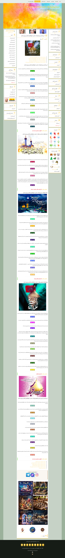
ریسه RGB (57, 123)
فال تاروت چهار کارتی (12, 48)
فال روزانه (48, 1)
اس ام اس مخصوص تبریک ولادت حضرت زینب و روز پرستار (38, 466)
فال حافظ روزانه (12, 92)
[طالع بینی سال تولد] (55, 162)
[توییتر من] (30, 545)
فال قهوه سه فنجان (56, 74)
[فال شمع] (25, 503)
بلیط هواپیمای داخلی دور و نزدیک (10, 80)
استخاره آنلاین (43, 1)
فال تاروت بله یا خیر (12, 63)
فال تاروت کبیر (13, 40)
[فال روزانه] (25, 488)
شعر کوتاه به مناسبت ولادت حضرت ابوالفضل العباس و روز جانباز (37, 58)
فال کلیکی (58, 108)
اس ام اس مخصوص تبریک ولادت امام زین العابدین (39, 465)
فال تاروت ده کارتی (12, 57)
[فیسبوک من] (38, 545)
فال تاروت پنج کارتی (12, 50)
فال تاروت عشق (12, 59)
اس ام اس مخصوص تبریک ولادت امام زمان (55, 35)
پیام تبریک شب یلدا (12, 96)
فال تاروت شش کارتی (12, 53)
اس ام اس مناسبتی (37, 1)
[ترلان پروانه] (32, 31)
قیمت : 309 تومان (10, 31)
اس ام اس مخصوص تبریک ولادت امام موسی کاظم (39, 464)
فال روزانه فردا (13, 116)
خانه (60, 1)
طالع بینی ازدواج (57, 91)
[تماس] (32, 545)
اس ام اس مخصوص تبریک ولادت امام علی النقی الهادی (38, 463)
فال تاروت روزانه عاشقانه (11, 61)
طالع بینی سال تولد (56, 171)
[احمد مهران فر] (43, 31)
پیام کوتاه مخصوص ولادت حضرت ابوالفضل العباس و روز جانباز (37, 61)
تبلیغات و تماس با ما (30, 1)
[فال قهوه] (40, 503)
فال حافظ (56, 1)
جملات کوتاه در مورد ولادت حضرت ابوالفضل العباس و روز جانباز (37, 59)
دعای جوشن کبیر (57, 99)
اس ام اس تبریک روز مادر (42, 468)
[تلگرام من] (40, 545)
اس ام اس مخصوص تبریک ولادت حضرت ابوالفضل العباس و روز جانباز (55, 46)
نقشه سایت (29, 550)
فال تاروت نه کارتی (12, 55)
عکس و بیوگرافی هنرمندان (11, 118)
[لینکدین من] (22, 545)
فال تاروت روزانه (12, 38)
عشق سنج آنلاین (57, 116)
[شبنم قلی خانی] (22, 31)
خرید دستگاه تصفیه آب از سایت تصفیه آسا (10, 73)
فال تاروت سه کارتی (12, 46)
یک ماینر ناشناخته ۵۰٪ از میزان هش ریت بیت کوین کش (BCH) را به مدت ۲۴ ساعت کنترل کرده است (10, 77)
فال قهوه (58, 72)
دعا (58, 101)
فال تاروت (52, 1)
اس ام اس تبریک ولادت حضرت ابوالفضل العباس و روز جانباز (42, 6)
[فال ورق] (25, 517)
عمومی (42, 536)
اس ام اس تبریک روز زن (56, 37)
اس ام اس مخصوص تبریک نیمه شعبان (40, 461)
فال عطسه (13, 108)
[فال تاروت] (40, 488)
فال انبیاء (58, 65)
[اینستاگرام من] (35, 545)
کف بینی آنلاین (57, 84)
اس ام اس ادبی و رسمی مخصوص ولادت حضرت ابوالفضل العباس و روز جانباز (35, 62)
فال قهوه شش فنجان (56, 76)
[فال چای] (40, 517)
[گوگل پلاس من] (27, 545)
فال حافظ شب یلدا (12, 94)
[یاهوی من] (43, 545)
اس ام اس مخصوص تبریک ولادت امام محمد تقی (55, 50)
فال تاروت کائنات (12, 42)
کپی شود (32, 70)
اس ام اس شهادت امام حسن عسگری (56, 43)
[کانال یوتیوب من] (25, 545)
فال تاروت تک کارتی (12, 44)
